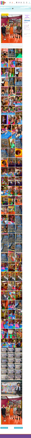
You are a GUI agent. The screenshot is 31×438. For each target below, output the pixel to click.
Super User (3, 44)
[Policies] (27, 2)
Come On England (26, 26)
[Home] (10, 2)
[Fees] (14, 2)
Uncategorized (23, 8)
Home (20, 8)
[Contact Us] (29, 2)
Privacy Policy (25, 34)
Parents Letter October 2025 (18, 427)
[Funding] (16, 2)
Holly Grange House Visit (4, 427)
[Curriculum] (23, 2)
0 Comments (11, 44)
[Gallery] (21, 2)
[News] (19, 2)
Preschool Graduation (26, 25)
